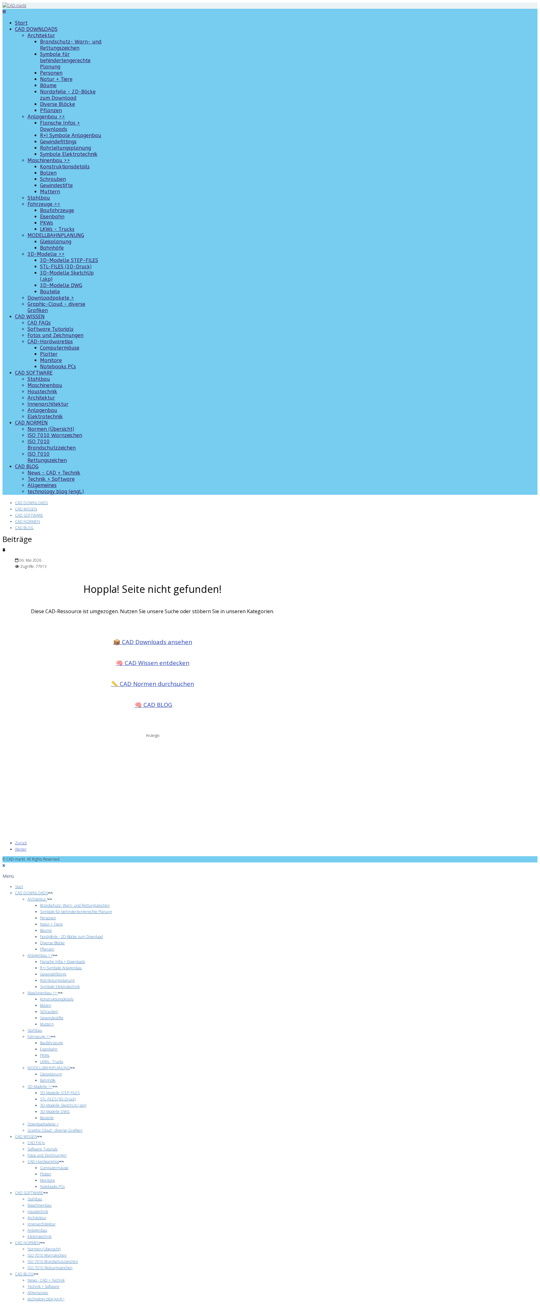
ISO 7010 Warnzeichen (55, 435)
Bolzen (48, 173)
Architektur (41, 35)
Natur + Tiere (56, 79)
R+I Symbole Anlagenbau (70, 135)
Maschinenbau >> (49, 160)
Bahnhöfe (52, 248)
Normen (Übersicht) (51, 429)
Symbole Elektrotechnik (69, 154)
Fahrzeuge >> (44, 204)
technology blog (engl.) (56, 491)
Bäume (48, 85)
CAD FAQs (39, 323)
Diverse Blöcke (57, 104)
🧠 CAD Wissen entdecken (152, 663)
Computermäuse (59, 348)
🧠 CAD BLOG (153, 704)
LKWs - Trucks (57, 229)
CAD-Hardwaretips (50, 342)
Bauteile (50, 292)
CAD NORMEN (31, 423)
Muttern (50, 192)
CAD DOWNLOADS (36, 29)
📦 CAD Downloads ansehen (152, 642)
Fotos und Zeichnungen (55, 335)
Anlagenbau (42, 410)
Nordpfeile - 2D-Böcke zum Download (68, 95)
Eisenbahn (52, 217)
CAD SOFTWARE (33, 373)
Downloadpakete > (51, 298)
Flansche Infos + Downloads (60, 126)
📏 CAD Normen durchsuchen (152, 684)
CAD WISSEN (30, 317)
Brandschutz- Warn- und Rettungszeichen (71, 45)
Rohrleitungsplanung (65, 148)
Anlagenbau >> (46, 117)
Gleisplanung (55, 242)
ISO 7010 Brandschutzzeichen (52, 445)
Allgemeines (42, 485)
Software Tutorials (50, 329)
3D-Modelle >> (46, 254)
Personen (51, 73)
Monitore (51, 360)
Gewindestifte (56, 185)
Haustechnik (42, 392)
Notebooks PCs (58, 367)
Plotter (49, 354)
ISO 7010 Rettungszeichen (47, 457)
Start (21, 23)
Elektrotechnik (45, 417)
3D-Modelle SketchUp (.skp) (63, 1105)
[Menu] (4, 11)
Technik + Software (51, 479)
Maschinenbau (45, 385)
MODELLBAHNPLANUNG (56, 235)
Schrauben (53, 179)
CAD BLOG (26, 466)
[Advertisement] (152, 782)
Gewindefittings (58, 142)
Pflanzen (51, 110)
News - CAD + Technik (54, 473)
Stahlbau (39, 198)
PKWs (46, 223)
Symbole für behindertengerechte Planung (65, 60)
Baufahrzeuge (57, 210)
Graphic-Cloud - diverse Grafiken (55, 1130)
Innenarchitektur (48, 404)
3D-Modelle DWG (61, 285)
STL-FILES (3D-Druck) (66, 267)
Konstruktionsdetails (65, 167)
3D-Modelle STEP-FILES (69, 260)
